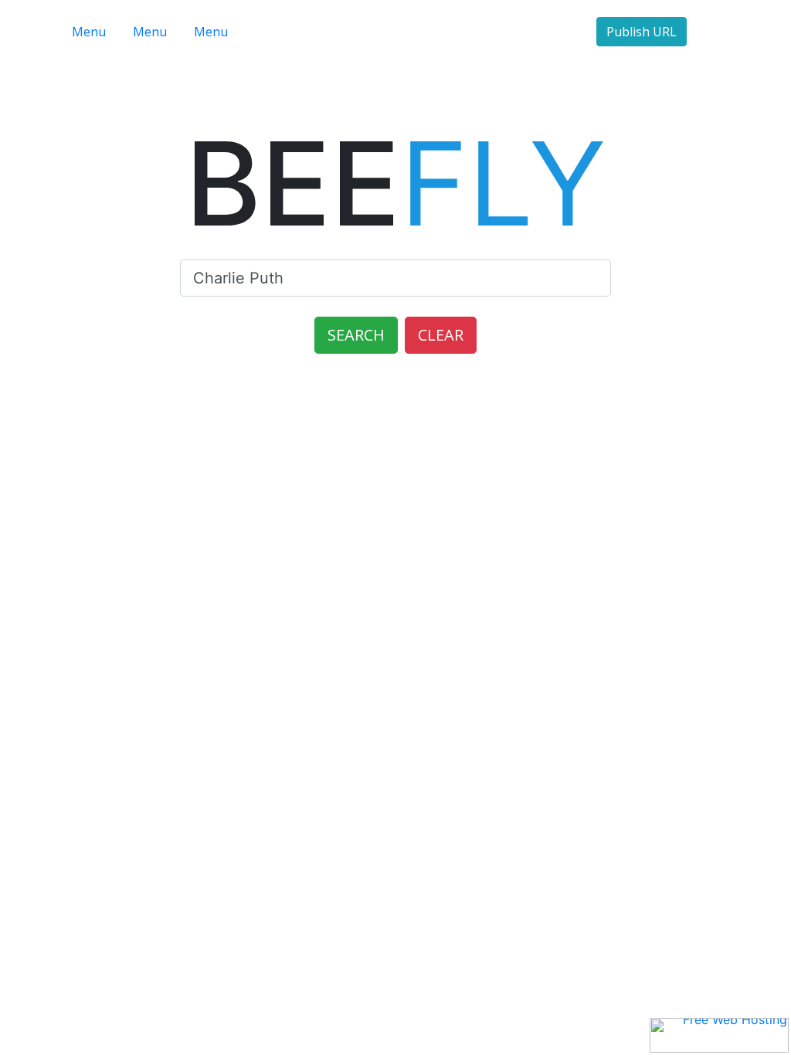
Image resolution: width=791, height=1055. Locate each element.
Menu (89, 31)
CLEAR (440, 334)
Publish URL (641, 31)
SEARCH (356, 334)
